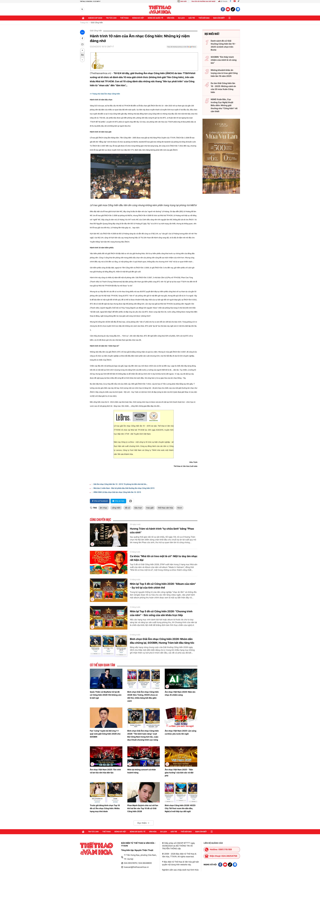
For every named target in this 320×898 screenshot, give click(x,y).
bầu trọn (138, 508)
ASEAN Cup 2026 (95, 18)
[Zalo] (238, 9)
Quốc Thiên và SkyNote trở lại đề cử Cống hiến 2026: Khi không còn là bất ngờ (105, 695)
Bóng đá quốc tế (155, 18)
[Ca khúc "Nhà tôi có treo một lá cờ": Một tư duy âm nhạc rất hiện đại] (108, 562)
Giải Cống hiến (97, 23)
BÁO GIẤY (183, 1)
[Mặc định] (82, 55)
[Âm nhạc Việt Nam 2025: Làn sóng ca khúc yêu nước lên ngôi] (181, 717)
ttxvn (179, 508)
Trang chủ (84, 23)
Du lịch (181, 18)
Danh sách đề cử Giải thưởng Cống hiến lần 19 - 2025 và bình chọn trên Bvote (223, 45)
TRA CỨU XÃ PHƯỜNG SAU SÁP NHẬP (203, 1)
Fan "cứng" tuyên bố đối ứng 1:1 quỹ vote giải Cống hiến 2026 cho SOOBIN (105, 734)
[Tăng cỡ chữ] (82, 50)
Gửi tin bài (223, 1)
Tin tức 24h (111, 18)
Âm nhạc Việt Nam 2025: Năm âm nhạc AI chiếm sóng (180, 693)
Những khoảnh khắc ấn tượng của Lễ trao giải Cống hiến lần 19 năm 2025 (224, 73)
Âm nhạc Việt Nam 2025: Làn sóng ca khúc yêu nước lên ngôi (180, 732)
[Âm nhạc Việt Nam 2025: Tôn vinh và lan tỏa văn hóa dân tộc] (106, 756)
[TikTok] (239, 1)
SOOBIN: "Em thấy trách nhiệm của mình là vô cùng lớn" (223, 60)
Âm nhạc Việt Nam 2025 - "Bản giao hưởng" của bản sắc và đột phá (179, 772)
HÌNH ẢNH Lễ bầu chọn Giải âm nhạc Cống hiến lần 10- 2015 (117, 492)
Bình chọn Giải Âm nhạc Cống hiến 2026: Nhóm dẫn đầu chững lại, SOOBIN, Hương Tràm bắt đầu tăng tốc (162, 641)
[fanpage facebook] (223, 9)
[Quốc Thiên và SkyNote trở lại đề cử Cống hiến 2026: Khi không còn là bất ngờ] (106, 679)
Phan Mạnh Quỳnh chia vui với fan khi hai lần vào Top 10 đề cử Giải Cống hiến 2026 (142, 808)
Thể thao (124, 18)
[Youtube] (235, 1)
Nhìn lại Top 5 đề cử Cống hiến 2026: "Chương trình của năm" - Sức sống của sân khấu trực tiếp (161, 613)
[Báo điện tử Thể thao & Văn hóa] (160, 9)
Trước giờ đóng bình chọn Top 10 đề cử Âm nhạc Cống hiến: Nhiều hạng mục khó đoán (105, 808)
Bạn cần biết (219, 18)
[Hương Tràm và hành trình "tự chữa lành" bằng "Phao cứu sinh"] (108, 535)
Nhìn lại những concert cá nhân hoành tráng (141, 771)
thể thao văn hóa (165, 508)
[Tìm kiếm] (82, 9)
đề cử (127, 508)
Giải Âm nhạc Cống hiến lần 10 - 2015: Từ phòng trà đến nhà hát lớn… (121, 484)
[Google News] (181, 47)
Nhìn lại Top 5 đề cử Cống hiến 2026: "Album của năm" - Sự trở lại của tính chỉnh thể (163, 585)
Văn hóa (170, 18)
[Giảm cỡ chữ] (82, 60)
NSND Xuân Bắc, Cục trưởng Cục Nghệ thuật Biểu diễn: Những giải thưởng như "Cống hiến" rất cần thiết (224, 105)
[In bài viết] (82, 44)
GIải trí (191, 18)
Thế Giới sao (204, 18)
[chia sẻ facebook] (82, 38)
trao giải (150, 508)
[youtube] (228, 9)
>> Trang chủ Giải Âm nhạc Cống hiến (105, 94)
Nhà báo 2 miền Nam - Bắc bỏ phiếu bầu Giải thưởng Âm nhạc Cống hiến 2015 (124, 488)
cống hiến (116, 508)
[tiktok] (233, 9)
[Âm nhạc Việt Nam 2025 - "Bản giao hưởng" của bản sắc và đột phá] (181, 756)
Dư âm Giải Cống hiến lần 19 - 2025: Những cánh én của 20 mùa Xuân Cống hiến (223, 87)
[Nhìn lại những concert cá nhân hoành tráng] (143, 756)
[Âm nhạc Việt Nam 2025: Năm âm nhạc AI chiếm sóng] (181, 679)
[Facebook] (230, 1)
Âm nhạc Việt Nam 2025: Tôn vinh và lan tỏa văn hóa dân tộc (105, 771)
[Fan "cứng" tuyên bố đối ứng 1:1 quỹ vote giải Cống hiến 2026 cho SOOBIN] (106, 717)
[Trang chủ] (83, 18)
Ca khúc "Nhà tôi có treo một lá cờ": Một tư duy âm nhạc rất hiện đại (163, 558)
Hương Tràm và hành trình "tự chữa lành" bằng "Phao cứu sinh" (162, 530)
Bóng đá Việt (138, 18)
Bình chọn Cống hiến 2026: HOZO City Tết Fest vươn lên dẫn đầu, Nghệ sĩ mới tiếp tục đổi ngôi (180, 808)
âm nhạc (103, 508)
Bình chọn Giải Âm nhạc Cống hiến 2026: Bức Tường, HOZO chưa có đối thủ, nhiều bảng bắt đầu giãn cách (143, 696)
